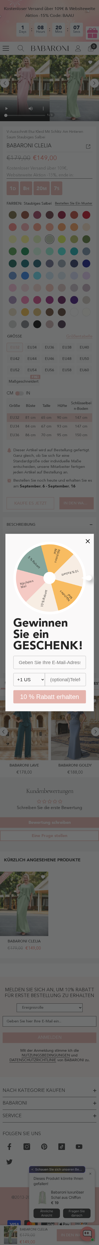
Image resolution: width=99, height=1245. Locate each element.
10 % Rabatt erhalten (49, 696)
